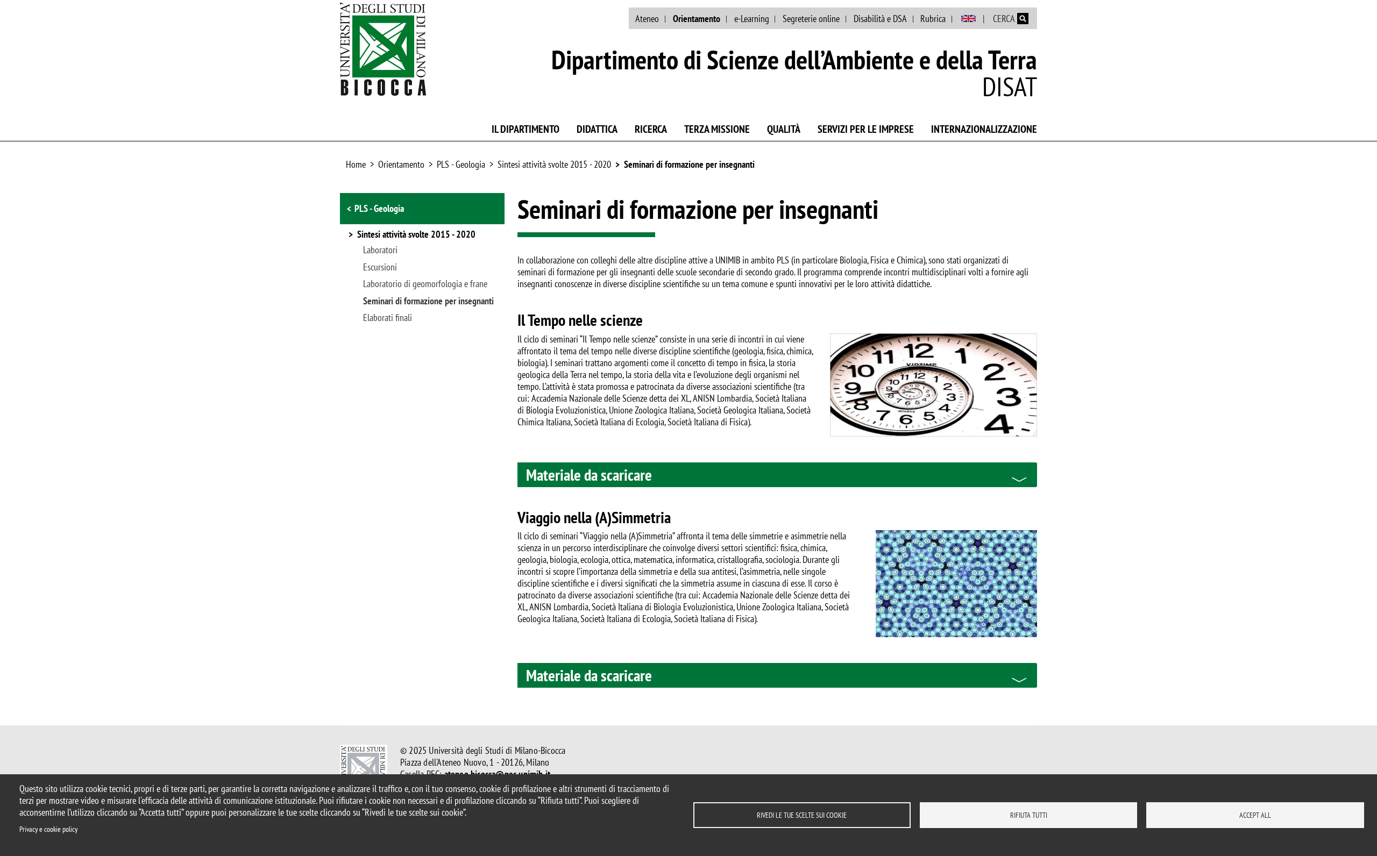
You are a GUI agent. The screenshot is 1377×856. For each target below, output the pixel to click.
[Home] (383, 49)
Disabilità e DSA (880, 18)
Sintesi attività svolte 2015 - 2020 (554, 164)
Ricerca (651, 129)
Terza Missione (717, 129)
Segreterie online (811, 18)
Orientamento (696, 18)
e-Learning (751, 18)
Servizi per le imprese (866, 129)
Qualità (783, 129)
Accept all (1255, 815)
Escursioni (380, 267)
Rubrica (933, 18)
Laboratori (380, 250)
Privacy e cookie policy (48, 829)
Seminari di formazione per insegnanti (689, 164)
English (968, 19)
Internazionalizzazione (984, 129)
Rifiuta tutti (1028, 815)
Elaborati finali (387, 318)
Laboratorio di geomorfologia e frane (425, 284)
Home (356, 164)
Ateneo (647, 18)
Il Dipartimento (525, 129)
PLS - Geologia (461, 164)
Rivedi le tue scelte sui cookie (802, 815)
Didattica (597, 129)
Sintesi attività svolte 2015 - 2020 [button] (416, 235)
